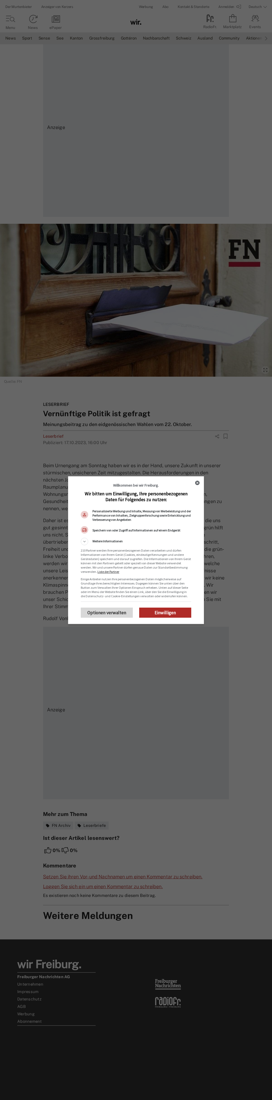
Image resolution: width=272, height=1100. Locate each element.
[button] (136, 541)
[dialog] (136, 550)
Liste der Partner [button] (108, 572)
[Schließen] (197, 483)
